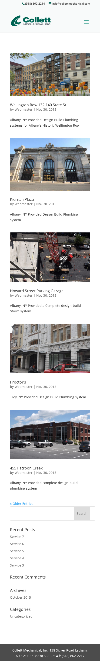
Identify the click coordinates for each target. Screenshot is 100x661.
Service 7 (17, 536)
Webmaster (24, 109)
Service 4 (17, 558)
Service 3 (17, 565)
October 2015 (20, 597)
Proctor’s (18, 382)
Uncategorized (21, 616)
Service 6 (17, 544)
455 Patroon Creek (26, 468)
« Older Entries (21, 503)
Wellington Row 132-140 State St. (38, 104)
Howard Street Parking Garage (36, 290)
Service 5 (17, 551)
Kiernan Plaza (22, 199)
